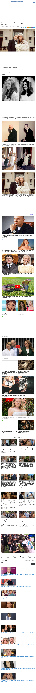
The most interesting (17, 1)
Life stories (14, 26)
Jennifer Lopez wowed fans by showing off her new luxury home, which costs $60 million (16, 586)
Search (2, 562)
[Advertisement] (18, 12)
